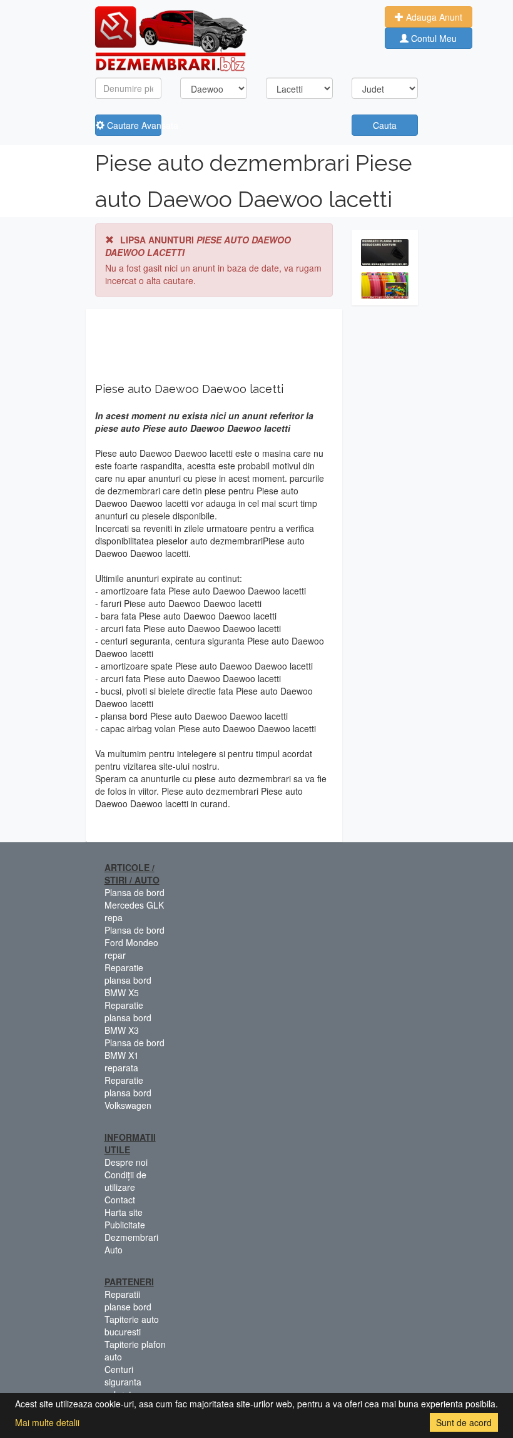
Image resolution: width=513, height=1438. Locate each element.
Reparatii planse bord (127, 1300)
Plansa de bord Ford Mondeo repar (134, 942)
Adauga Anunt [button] (433, 17)
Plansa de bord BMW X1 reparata (134, 1055)
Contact (119, 1199)
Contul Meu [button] (433, 38)
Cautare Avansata (133, 125)
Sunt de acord (464, 1422)
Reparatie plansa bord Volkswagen (127, 1092)
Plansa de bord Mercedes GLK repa (134, 905)
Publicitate (124, 1224)
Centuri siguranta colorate (122, 1381)
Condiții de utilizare (125, 1180)
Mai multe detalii (47, 1422)
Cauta (385, 125)
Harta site (123, 1212)
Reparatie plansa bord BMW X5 (127, 980)
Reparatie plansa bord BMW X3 (127, 1017)
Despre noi (126, 1162)
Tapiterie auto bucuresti (131, 1325)
